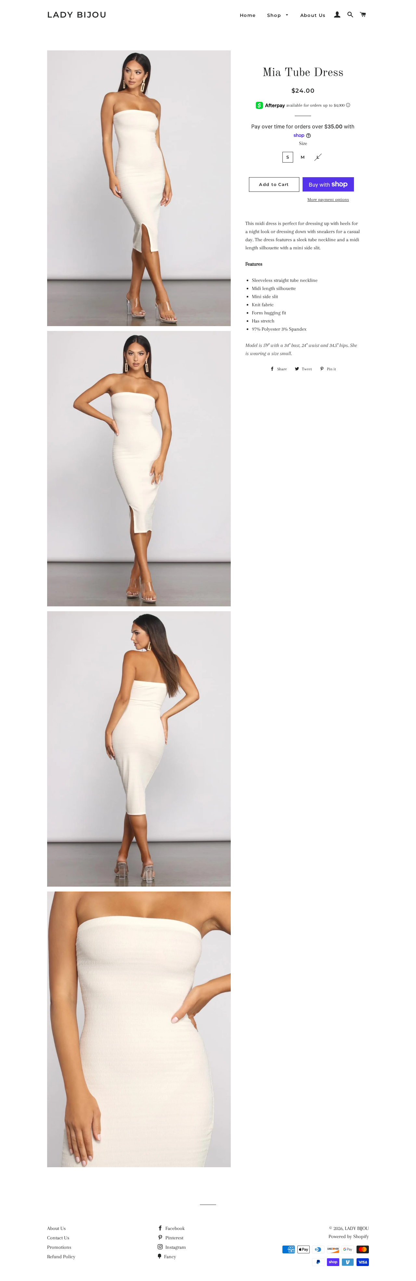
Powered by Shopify (349, 1236)
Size (303, 143)
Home (248, 15)
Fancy (169, 1257)
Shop (275, 15)
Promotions (59, 1247)
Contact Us (58, 1238)
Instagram (175, 1247)
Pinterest (173, 1238)
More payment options (328, 199)
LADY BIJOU (77, 15)
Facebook (174, 1228)
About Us (313, 15)
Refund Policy (61, 1257)
